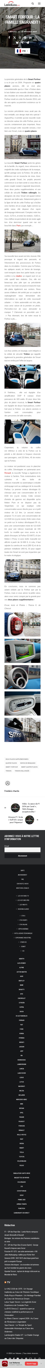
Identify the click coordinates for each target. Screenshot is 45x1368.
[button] (39, 3)
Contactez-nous (22, 884)
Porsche (22, 1126)
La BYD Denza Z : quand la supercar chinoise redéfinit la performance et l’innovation (19, 1312)
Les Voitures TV (23, 896)
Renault (7, 473)
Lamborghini (21, 1064)
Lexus (22, 1077)
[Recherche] (31, 3)
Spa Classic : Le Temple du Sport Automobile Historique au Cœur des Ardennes (19, 1328)
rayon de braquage (27, 763)
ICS (23, 951)
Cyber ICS (23, 942)
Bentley (21, 981)
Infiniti (21, 1042)
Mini (21, 1104)
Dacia (22, 1011)
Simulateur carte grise (21, 1173)
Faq (22, 879)
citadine (19, 276)
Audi (21, 976)
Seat (21, 1139)
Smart (21, 1148)
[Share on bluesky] (17, 42)
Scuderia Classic (23, 909)
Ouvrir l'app (31, 1364)
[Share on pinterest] (25, 37)
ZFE (21, 1186)
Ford (21, 1029)
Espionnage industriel (23, 938)
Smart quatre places (29, 767)
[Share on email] (27, 42)
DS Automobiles (21, 1016)
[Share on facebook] (9, 37)
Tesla (22, 1152)
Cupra (22, 1007)
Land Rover (22, 1073)
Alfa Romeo (22, 963)
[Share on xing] (22, 42)
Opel (21, 1113)
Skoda (22, 1143)
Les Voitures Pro (23, 900)
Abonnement (22, 875)
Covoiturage (21, 1191)
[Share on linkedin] (30, 37)
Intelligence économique (23, 933)
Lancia (21, 1069)
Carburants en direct (22, 1213)
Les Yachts (23, 905)
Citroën (21, 1003)
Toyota (21, 1157)
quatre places (11, 763)
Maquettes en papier (21, 1178)
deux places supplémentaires (17, 759)
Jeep (21, 1051)
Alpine (21, 967)
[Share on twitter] (14, 37)
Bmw (21, 985)
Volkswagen (21, 1161)
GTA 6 (23, 916)
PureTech (21, 1208)
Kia (22, 1055)
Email (6, 846)
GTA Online (23, 924)
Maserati (21, 1086)
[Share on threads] (19, 37)
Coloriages (22, 1182)
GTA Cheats (23, 920)
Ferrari (21, 1020)
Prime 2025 (21, 1200)
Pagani (21, 1117)
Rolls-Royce (21, 1135)
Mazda (21, 1091)
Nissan (21, 1108)
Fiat (21, 1025)
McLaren (22, 1095)
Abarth (21, 959)
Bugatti (21, 989)
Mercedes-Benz (21, 1099)
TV (8, 1282)
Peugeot (22, 1121)
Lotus (22, 1082)
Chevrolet (22, 998)
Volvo (22, 1165)
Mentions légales (22, 888)
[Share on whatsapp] (35, 37)
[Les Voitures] (12, 3)
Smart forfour (12, 767)
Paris (18, 225)
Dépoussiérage (23, 929)
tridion (8, 771)
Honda (21, 1033)
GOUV (22, 1195)
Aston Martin (22, 972)
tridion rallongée (22, 771)
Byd (21, 994)
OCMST (23, 946)
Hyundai (21, 1038)
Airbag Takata (22, 1204)
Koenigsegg (22, 1060)
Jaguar (21, 1047)
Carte (22, 870)
